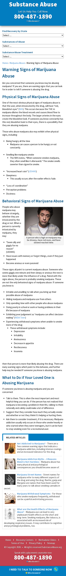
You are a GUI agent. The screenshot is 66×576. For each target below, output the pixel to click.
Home (5, 63)
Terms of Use (17, 543)
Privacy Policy (35, 543)
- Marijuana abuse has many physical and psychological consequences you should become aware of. (38, 463)
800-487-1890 (33, 16)
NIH (21, 109)
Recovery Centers (24, 539)
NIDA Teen (20, 317)
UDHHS (32, 171)
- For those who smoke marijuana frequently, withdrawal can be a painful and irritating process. (39, 496)
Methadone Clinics (47, 539)
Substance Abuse (33, 4)
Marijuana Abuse (17, 63)
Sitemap (51, 543)
